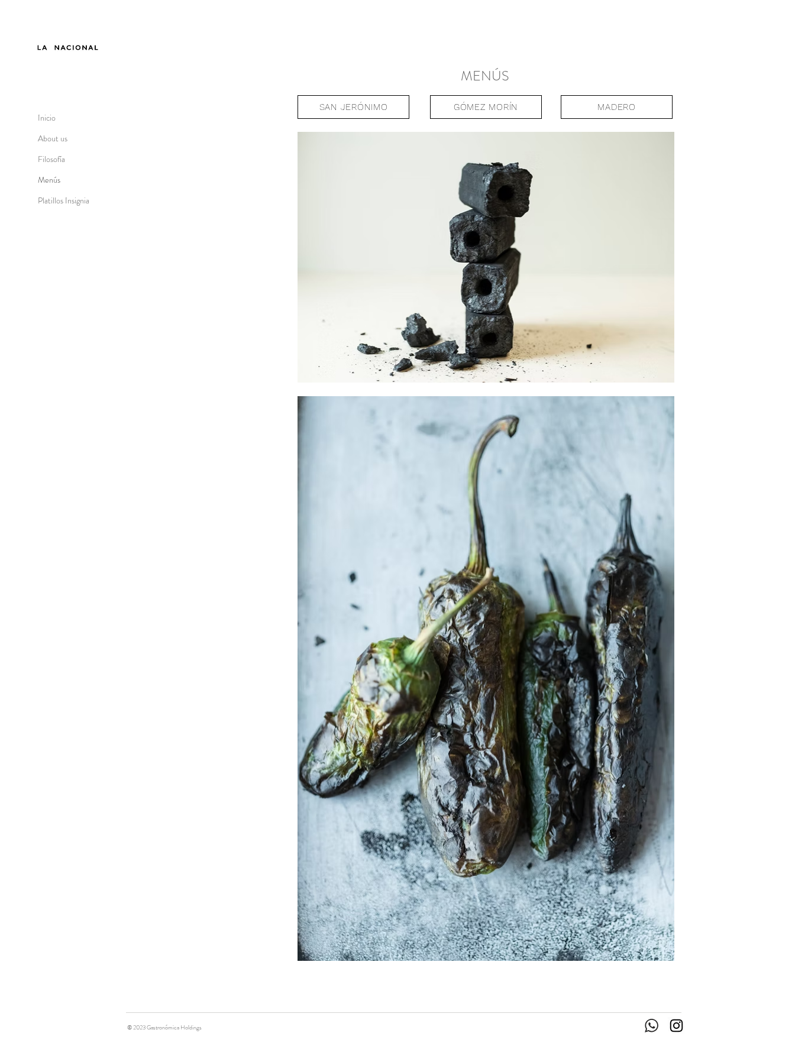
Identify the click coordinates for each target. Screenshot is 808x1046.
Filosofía (51, 159)
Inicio (47, 118)
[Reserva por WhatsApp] (664, 16)
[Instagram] (676, 1025)
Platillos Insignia (63, 200)
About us (52, 138)
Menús (49, 180)
